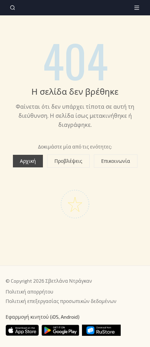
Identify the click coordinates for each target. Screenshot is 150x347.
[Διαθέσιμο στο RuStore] (101, 330)
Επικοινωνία (115, 161)
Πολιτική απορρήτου (29, 292)
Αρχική (28, 161)
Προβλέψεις (68, 161)
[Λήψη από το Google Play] (60, 330)
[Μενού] (136, 7)
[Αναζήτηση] (13, 8)
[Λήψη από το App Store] (22, 330)
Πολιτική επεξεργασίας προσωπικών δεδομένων (61, 301)
